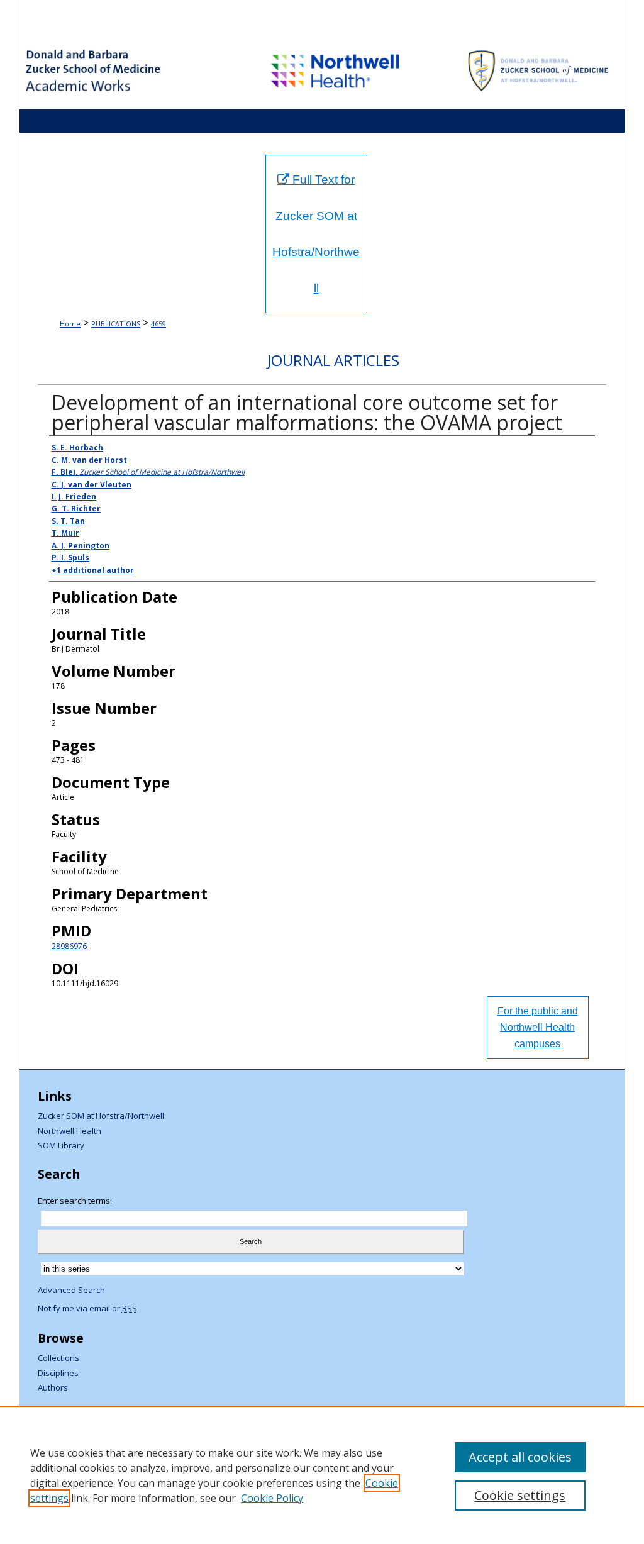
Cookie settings (519, 1495)
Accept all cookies (520, 1456)
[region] (322, 1475)
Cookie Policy (272, 1498)
